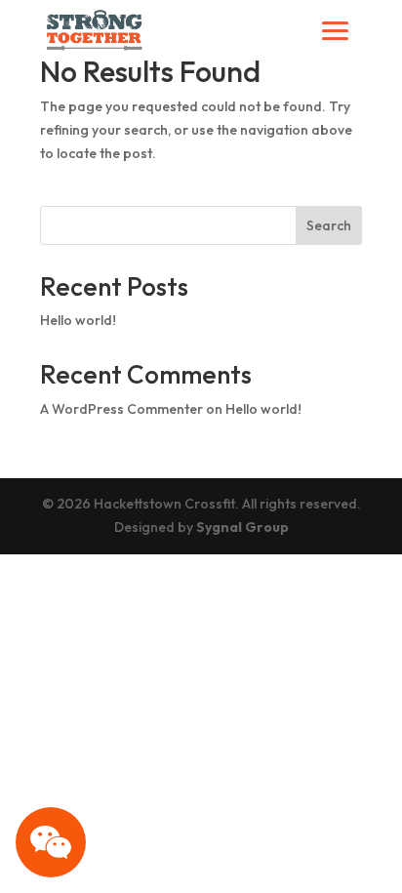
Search (328, 225)
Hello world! (78, 320)
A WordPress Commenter (121, 409)
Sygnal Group (242, 527)
